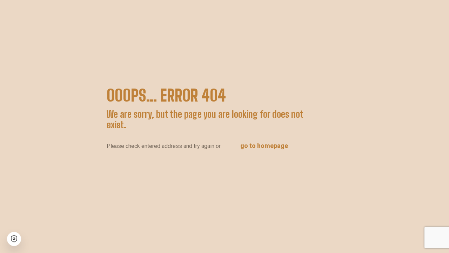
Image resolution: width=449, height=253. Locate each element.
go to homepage (264, 145)
